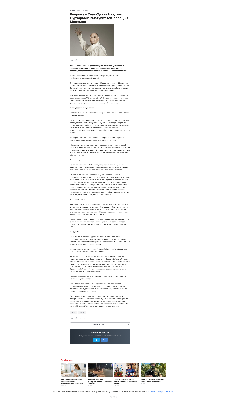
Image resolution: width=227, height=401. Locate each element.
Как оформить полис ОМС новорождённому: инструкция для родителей (72, 381)
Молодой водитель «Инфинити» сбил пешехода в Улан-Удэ (100, 381)
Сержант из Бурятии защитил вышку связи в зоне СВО (153, 380)
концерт (72, 10)
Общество (82, 312)
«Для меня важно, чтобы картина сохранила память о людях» (125, 381)
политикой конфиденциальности (160, 392)
